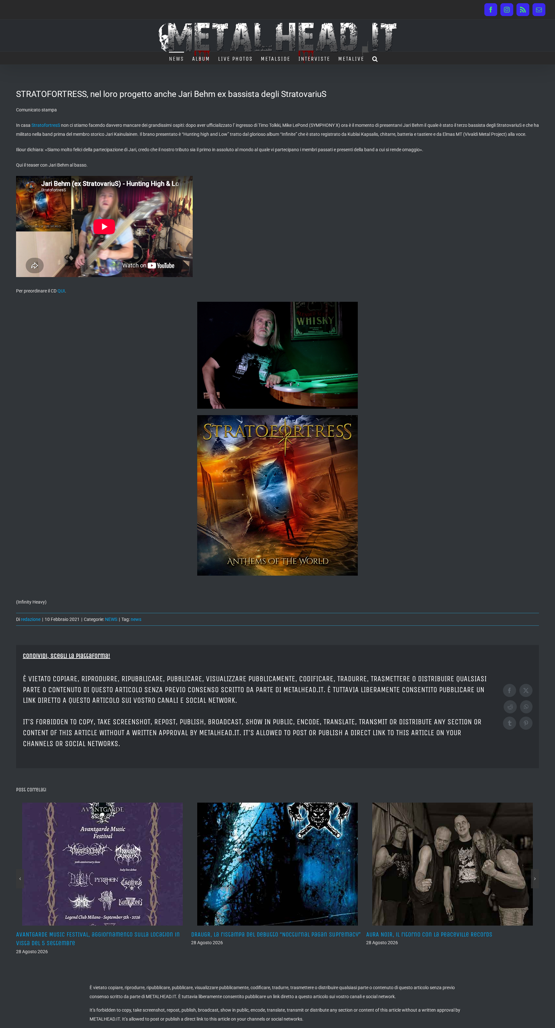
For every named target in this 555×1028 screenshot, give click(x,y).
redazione (30, 619)
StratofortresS (45, 125)
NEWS (111, 619)
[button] (375, 58)
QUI (61, 290)
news (136, 619)
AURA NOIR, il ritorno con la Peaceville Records (254, 934)
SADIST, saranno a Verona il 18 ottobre (418, 934)
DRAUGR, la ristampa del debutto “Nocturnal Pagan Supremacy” (101, 934)
